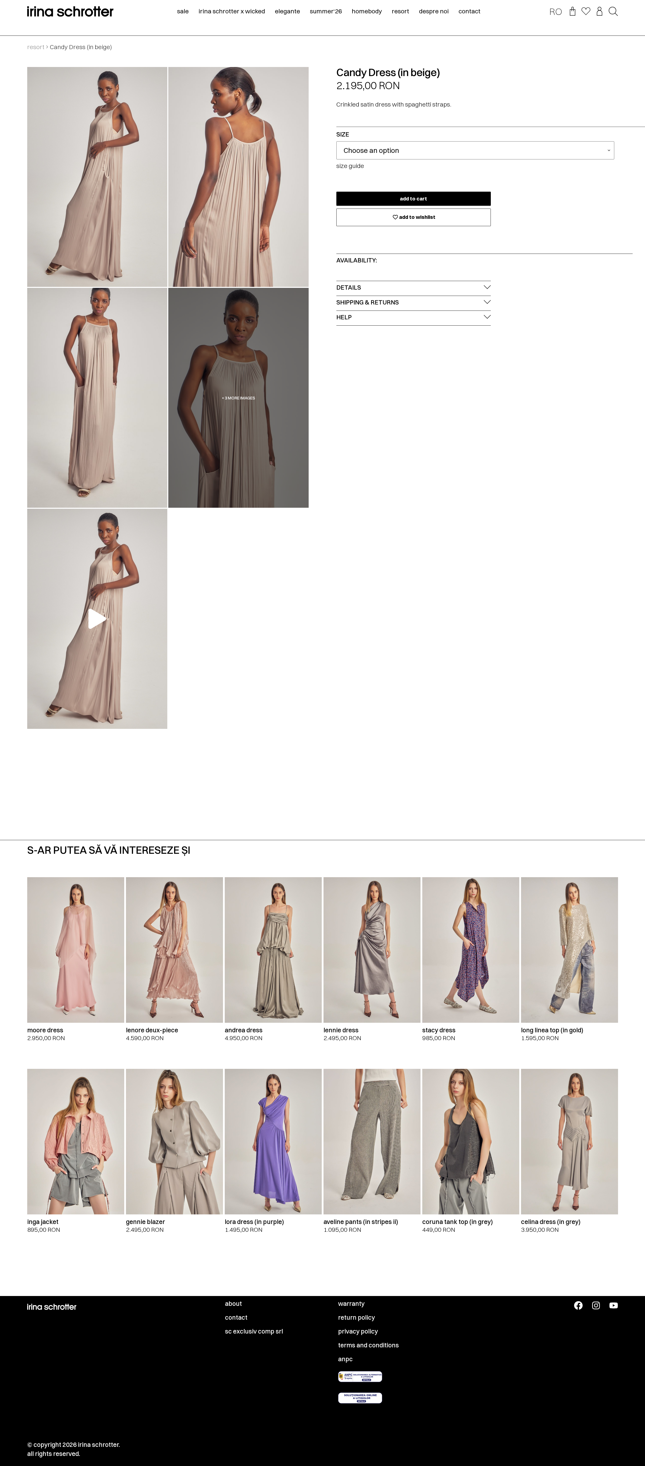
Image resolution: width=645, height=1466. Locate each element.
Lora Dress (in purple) (254, 1221)
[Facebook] (578, 1305)
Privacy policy (358, 1331)
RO (555, 11)
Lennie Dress (341, 1030)
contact (469, 11)
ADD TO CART (413, 198)
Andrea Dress (244, 1030)
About (233, 1303)
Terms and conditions (368, 1345)
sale (183, 11)
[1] (97, 177)
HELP (344, 317)
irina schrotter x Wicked (232, 11)
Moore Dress (45, 1030)
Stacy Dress (439, 1030)
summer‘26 (326, 11)
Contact (236, 1317)
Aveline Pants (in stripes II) (361, 1221)
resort (400, 11)
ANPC (345, 1358)
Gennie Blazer (145, 1221)
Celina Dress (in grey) (550, 1221)
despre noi (434, 11)
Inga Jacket (42, 1221)
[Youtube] (613, 1305)
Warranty (351, 1303)
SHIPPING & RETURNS (367, 302)
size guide (350, 165)
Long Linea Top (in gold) (552, 1030)
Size (342, 134)
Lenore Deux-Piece (152, 1030)
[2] (97, 398)
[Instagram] (596, 1305)
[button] (613, 12)
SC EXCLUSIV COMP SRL (254, 1331)
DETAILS (348, 287)
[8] (238, 177)
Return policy (356, 1317)
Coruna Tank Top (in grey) (457, 1221)
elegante (287, 11)
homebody (367, 11)
